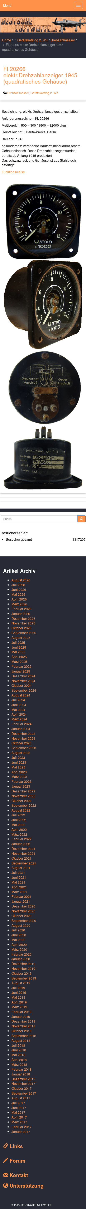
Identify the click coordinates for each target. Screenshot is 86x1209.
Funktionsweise (13, 171)
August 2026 (20, 580)
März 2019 (19, 1006)
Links (15, 1146)
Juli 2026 (18, 584)
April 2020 (19, 944)
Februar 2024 (21, 723)
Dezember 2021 (23, 848)
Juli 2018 (18, 1045)
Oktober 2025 (21, 627)
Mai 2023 (18, 767)
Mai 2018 (18, 1054)
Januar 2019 (20, 1016)
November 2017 (23, 1083)
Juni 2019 (18, 992)
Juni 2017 (18, 1107)
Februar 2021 (21, 896)
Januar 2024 (20, 728)
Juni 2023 (18, 762)
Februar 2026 (21, 608)
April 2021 (19, 887)
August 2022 (20, 810)
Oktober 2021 (21, 858)
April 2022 (19, 829)
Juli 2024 (18, 700)
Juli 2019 (18, 987)
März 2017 (19, 1122)
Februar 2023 (21, 781)
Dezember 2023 (23, 733)
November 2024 (23, 680)
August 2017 (20, 1098)
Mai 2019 (18, 997)
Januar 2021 (20, 901)
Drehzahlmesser (63, 40)
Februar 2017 (21, 1126)
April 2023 (19, 772)
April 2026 (19, 599)
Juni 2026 (18, 589)
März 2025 (19, 661)
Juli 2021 (18, 872)
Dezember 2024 (23, 676)
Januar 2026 (20, 613)
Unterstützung (26, 1185)
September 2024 (23, 690)
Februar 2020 (21, 954)
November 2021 (23, 853)
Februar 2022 (21, 839)
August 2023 (20, 752)
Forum (16, 1160)
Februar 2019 (21, 1011)
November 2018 (23, 1026)
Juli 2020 (18, 930)
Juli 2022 (18, 815)
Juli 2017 (18, 1102)
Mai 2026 (18, 594)
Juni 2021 (18, 877)
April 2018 (19, 1059)
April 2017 (19, 1117)
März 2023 (19, 776)
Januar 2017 (20, 1131)
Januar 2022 (20, 843)
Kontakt (18, 1175)
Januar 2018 (20, 1074)
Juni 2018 (18, 1050)
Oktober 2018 (21, 1030)
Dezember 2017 (23, 1079)
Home (6, 40)
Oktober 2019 (21, 973)
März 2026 (19, 604)
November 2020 (23, 911)
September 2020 (23, 920)
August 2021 (20, 867)
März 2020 (19, 949)
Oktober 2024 (21, 685)
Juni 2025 (18, 647)
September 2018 (23, 1035)
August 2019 (20, 983)
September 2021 (23, 863)
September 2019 (23, 978)
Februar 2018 (21, 1069)
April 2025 (19, 656)
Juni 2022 (18, 819)
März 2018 (19, 1064)
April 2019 (19, 1002)
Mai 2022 (18, 824)
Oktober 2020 (21, 915)
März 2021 (19, 891)
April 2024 (19, 714)
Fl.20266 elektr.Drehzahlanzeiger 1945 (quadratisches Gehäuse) (40, 74)
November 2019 (23, 968)
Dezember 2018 (23, 1021)
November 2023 (23, 738)
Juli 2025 (18, 642)
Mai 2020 (18, 939)
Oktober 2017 (21, 1088)
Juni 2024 (18, 704)
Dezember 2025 (23, 618)
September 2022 (23, 805)
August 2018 (20, 1040)
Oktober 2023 (21, 743)
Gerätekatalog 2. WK (32, 40)
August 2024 (20, 695)
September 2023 (23, 747)
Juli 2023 (18, 757)
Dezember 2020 (23, 906)
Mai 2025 (18, 651)
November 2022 (23, 795)
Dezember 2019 (23, 963)
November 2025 (23, 623)
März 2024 (19, 719)
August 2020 (20, 925)
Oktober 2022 (21, 800)
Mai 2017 (18, 1112)
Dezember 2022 (23, 791)
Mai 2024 (18, 709)
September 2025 (23, 632)
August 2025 (20, 637)
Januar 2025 (20, 671)
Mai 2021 (18, 882)
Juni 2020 (18, 934)
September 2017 (23, 1093)
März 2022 (19, 834)
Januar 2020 (20, 958)
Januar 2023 (20, 786)
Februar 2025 (21, 666)
